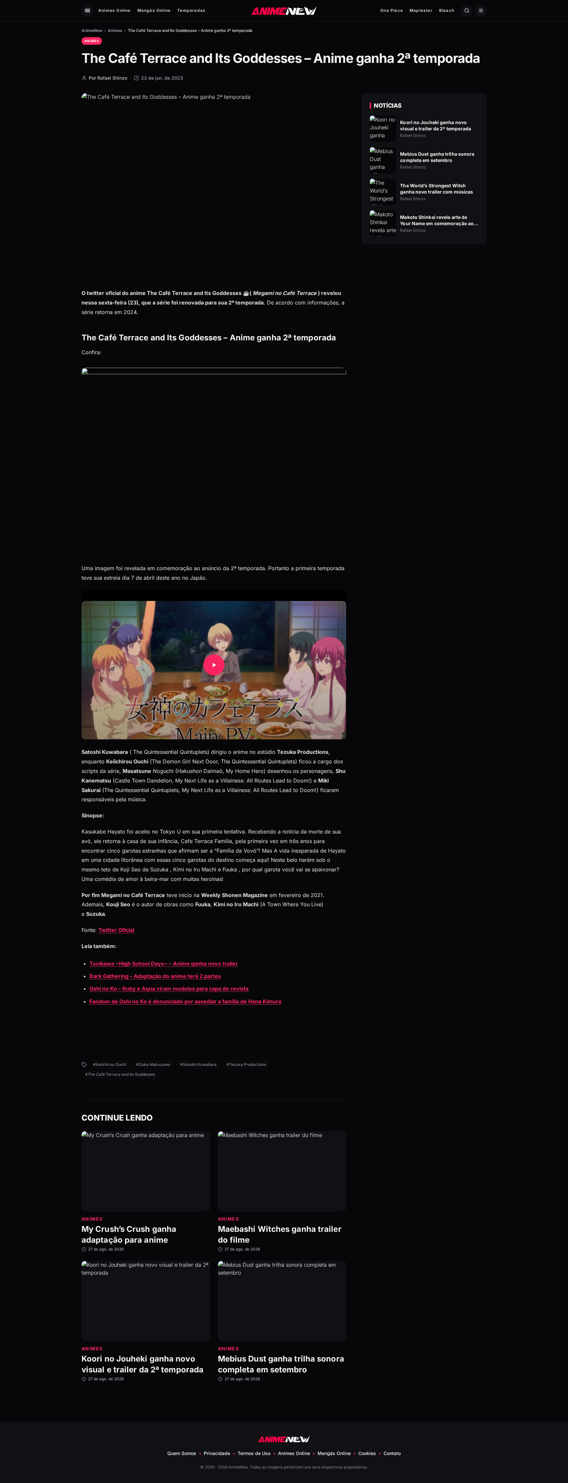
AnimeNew (92, 30)
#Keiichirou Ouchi (109, 1064)
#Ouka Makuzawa (153, 1064)
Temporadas (191, 10)
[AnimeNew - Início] (284, 10)
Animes (115, 30)
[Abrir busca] (466, 10)
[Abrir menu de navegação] (87, 10)
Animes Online (114, 10)
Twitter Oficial (116, 930)
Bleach (446, 10)
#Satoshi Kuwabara (198, 1064)
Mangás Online (154, 10)
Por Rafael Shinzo (108, 78)
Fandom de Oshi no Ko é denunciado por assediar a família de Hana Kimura (185, 1001)
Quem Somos (181, 1453)
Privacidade (217, 1453)
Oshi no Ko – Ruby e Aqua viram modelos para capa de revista (168, 988)
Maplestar (421, 10)
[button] (214, 664)
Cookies (367, 1453)
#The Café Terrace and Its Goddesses (120, 1074)
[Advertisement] (424, 306)
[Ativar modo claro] (480, 10)
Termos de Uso (254, 1453)
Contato (392, 1453)
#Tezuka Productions (246, 1064)
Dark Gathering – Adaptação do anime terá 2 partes (155, 976)
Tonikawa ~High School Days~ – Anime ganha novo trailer (163, 963)
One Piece (391, 10)
